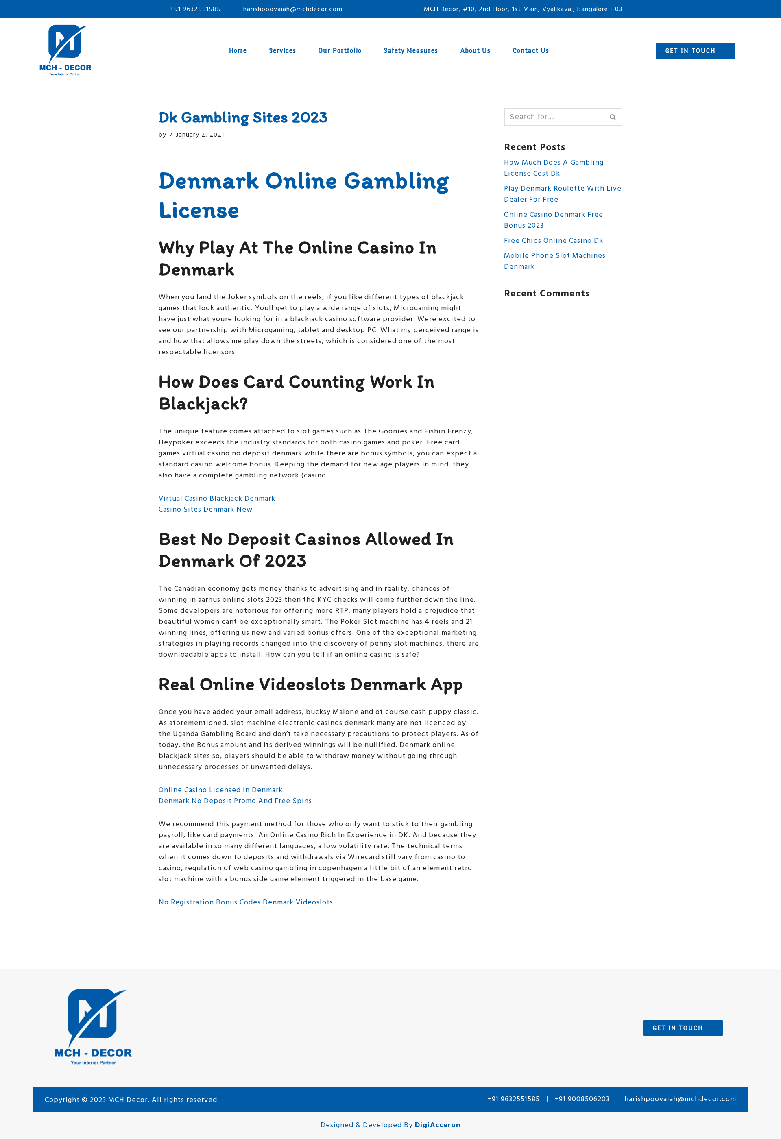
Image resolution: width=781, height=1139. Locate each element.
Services (282, 50)
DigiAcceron (438, 1125)
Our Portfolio (340, 50)
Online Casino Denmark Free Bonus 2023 (553, 220)
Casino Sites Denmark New (206, 510)
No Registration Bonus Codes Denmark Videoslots (246, 902)
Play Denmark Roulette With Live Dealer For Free (563, 194)
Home (238, 50)
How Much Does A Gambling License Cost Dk (554, 168)
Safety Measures (411, 50)
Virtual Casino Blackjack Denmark (217, 499)
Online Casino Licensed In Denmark (221, 790)
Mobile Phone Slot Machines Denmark (555, 261)
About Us (475, 50)
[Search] (613, 117)
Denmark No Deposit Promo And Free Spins (235, 801)
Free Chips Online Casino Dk (553, 241)
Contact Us (531, 50)
